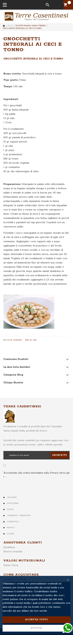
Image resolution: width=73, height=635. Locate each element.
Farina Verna (10, 565)
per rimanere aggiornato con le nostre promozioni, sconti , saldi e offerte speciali (35, 442)
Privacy (11, 527)
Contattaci (13, 521)
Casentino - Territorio (19, 515)
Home (4, 25)
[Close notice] (68, 580)
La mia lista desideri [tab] (16, 367)
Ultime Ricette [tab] (13, 382)
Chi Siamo (12, 497)
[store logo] (36, 16)
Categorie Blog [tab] (13, 374)
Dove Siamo (13, 503)
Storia (10, 509)
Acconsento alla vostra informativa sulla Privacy (36, 472)
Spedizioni (9, 547)
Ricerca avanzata (12, 551)
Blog (10, 25)
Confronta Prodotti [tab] (15, 359)
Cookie (10, 534)
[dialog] (36, 605)
